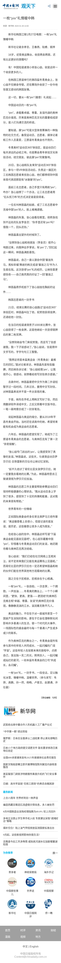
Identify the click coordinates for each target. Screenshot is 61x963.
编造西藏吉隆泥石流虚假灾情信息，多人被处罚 (28, 804)
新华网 (28, 711)
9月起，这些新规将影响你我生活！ (22, 834)
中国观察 (49, 891)
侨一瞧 (49, 913)
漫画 (7, 936)
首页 (7, 930)
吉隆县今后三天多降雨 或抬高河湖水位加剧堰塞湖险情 (30, 843)
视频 (23, 936)
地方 (38, 936)
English (34, 946)
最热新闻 (8, 792)
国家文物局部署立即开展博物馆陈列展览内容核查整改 (30, 766)
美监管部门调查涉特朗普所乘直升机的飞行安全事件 (30, 775)
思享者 (12, 872)
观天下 (28, 6)
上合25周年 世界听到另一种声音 (20, 798)
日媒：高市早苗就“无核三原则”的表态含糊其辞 (28, 783)
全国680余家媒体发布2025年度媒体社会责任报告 (29, 757)
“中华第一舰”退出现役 (15, 731)
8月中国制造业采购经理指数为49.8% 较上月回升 (29, 811)
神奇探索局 (30, 872)
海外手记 (49, 872)
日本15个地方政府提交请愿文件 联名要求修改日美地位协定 (30, 749)
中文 (25, 946)
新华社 (12, 913)
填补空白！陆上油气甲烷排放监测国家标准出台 (28, 828)
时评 (23, 930)
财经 (53, 930)
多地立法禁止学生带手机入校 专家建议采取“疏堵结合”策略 (31, 820)
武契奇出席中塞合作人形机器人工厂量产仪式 (27, 724)
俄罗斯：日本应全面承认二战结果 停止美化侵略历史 (30, 740)
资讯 (38, 930)
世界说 (30, 891)
